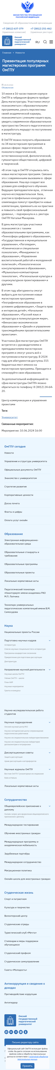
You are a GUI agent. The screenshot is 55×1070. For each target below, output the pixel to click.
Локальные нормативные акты (21, 580)
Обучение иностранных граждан (22, 833)
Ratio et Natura (10, 778)
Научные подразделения (18, 722)
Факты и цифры (13, 511)
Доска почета (12, 503)
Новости (9, 452)
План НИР (8, 682)
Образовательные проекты (19, 572)
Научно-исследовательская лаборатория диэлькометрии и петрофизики (22, 743)
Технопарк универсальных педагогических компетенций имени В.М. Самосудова (27, 608)
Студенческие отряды (16, 924)
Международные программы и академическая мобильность (21, 843)
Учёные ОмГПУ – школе (14, 678)
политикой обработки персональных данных (32, 1058)
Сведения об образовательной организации (27, 22)
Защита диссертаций (13, 757)
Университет (10, 417)
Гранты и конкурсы (12, 691)
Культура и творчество (17, 907)
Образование (13, 534)
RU (37, 42)
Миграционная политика (18, 870)
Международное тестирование (21, 824)
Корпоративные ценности (18, 494)
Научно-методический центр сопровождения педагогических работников (23, 732)
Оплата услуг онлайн (15, 520)
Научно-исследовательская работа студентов (24, 712)
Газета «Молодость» (15, 969)
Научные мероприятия (13, 686)
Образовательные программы (21, 564)
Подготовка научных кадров (20, 640)
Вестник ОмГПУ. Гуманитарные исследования (24, 774)
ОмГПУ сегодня (15, 446)
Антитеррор (10, 1002)
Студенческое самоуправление (21, 961)
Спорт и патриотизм (15, 898)
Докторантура (10, 661)
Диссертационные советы (18, 752)
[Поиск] (45, 42)
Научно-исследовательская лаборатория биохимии (26, 738)
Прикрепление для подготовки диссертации (23, 657)
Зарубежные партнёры (17, 853)
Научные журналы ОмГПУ (18, 769)
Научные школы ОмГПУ (14, 674)
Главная (6, 52)
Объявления (7, 87)
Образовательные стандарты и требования (21, 554)
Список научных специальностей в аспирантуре (25, 649)
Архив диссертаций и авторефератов (20, 761)
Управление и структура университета (25, 461)
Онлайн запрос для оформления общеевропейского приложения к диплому (26, 815)
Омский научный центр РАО (16, 727)
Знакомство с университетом (20, 478)
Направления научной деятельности (24, 669)
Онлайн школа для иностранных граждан (27, 878)
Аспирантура (10, 645)
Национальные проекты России (21, 632)
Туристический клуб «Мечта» (20, 932)
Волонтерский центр (15, 915)
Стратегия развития (15, 486)
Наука (8, 625)
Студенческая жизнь (18, 892)
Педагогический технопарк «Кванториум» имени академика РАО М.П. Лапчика (25, 593)
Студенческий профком (17, 953)
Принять (27, 1065)
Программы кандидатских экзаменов (20, 653)
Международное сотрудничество (22, 862)
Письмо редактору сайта (25, 1042)
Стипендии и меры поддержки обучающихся (21, 943)
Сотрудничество (15, 799)
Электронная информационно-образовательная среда (21, 542)
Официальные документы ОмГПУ (22, 469)
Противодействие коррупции (20, 994)
